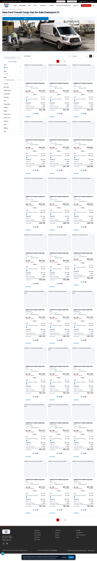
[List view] (93, 56)
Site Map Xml (79, 532)
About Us (76, 5)
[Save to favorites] (45, 67)
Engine (5, 111)
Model (5, 77)
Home (15, 5)
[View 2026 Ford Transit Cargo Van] (35, 72)
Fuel (5, 100)
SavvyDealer (54, 550)
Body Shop (36, 537)
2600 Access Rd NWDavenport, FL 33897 (7, 536)
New (30, 5)
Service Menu (37, 535)
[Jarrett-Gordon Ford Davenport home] (6, 5)
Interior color (7, 117)
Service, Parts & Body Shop (64, 5)
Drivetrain (6, 97)
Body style (6, 87)
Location (6, 83)
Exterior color (7, 114)
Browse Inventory (86, 5)
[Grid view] (90, 56)
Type (5, 65)
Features (6, 121)
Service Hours (37, 532)
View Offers (28, 116)
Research (57, 537)
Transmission (7, 104)
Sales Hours (37, 530)
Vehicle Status (7, 90)
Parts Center (37, 539)
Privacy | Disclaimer (80, 535)
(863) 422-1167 (6, 540)
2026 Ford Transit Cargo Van (35, 84)
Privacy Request (91, 550)
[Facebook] (3, 543)
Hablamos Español (61, 1)
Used (35, 5)
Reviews (57, 535)
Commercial (43, 5)
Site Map (78, 530)
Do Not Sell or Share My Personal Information (77, 550)
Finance (51, 5)
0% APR (35, 113)
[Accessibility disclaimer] (2, 553)
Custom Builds (22, 5)
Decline (64, 557)
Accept (71, 557)
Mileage (6, 128)
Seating (6, 107)
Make (5, 71)
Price (5, 124)
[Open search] (93, 5)
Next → (65, 61)
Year (5, 131)
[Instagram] (7, 543)
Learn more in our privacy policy (49, 558)
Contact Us (58, 530)
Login (77, 537)
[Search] (5, 58)
